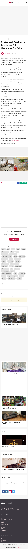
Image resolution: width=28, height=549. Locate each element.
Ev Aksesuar (22, 273)
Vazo (15, 273)
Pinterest (3, 542)
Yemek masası (5, 271)
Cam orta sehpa (14, 264)
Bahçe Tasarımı (12, 39)
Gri (11, 268)
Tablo (12, 271)
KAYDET (24, 182)
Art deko (18, 261)
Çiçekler (19, 278)
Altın (12, 251)
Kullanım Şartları (5, 524)
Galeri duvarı (13, 254)
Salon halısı (5, 254)
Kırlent (3, 261)
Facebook (3, 538)
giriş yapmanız (14, 300)
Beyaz (23, 249)
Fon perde (4, 259)
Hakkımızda (3, 530)
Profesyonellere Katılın (6, 519)
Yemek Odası (5, 268)
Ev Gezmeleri (20, 39)
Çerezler (3, 527)
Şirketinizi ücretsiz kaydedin (7, 518)
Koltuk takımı (5, 251)
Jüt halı (4, 278)
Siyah (18, 249)
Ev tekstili (10, 261)
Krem (13, 249)
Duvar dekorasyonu (6, 256)
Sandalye (17, 268)
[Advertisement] (14, 18)
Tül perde (17, 259)
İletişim (2, 522)
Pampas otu (18, 266)
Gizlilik (2, 525)
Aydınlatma (22, 256)
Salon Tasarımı (4, 39)
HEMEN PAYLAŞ (14, 239)
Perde (11, 259)
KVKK (2, 528)
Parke (11, 266)
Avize (15, 256)
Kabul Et (19, 547)
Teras (3, 276)
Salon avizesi (5, 264)
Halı (17, 251)
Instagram (3, 540)
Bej (8, 249)
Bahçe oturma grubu (12, 276)
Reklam (2, 521)
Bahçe (21, 276)
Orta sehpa (4, 266)
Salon (3, 249)
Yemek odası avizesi (6, 273)
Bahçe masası (11, 278)
